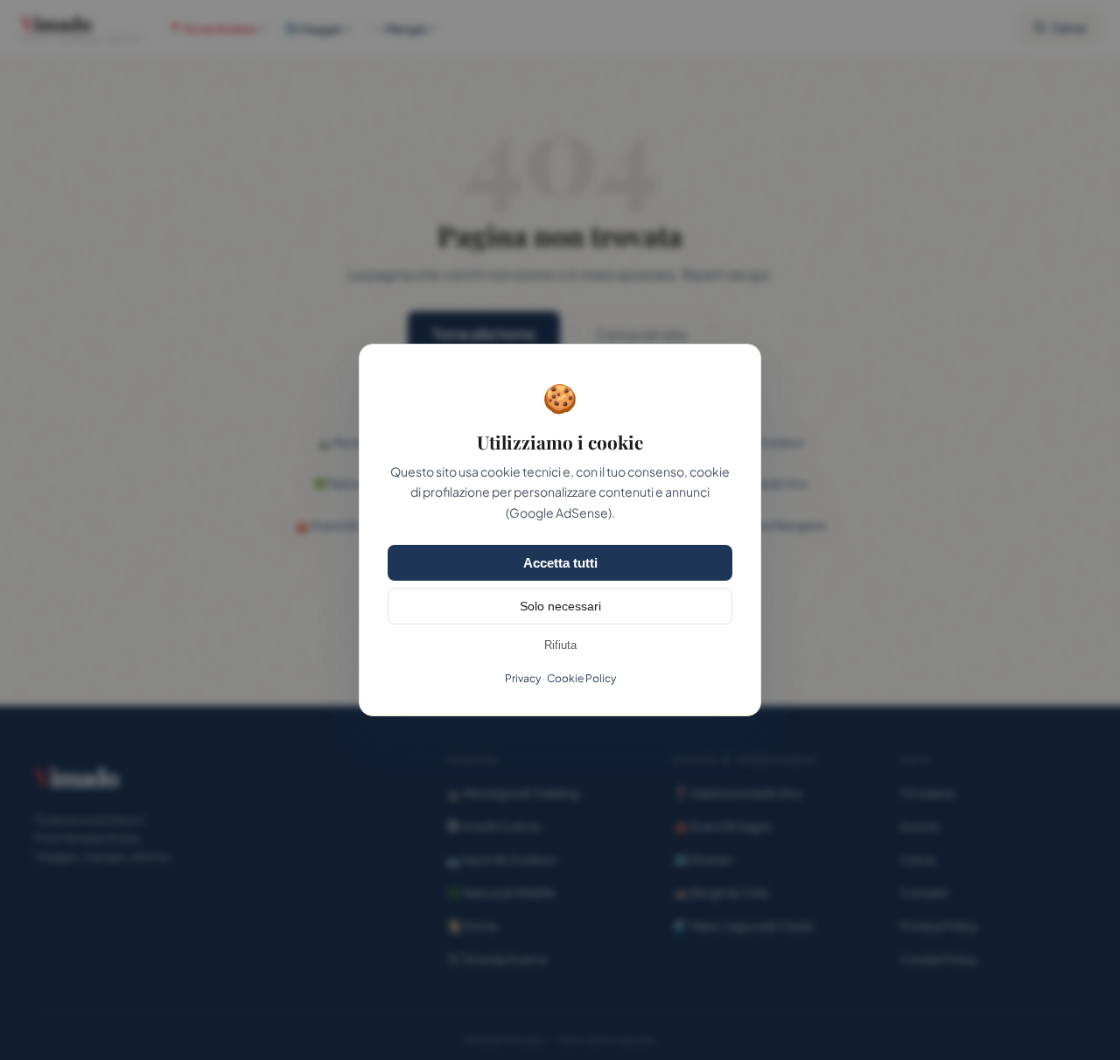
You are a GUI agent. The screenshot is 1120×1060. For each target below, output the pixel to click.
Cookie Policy (581, 678)
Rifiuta (560, 645)
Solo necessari (560, 606)
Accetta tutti (560, 562)
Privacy (523, 678)
